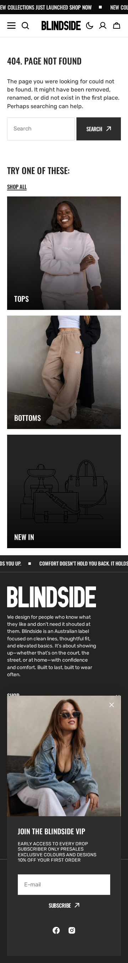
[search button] (25, 25)
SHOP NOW (67, 7)
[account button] (102, 25)
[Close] (111, 705)
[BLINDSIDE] (61, 25)
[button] (89, 25)
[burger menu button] (11, 25)
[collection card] (64, 253)
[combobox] (41, 128)
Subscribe (60, 905)
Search (94, 129)
